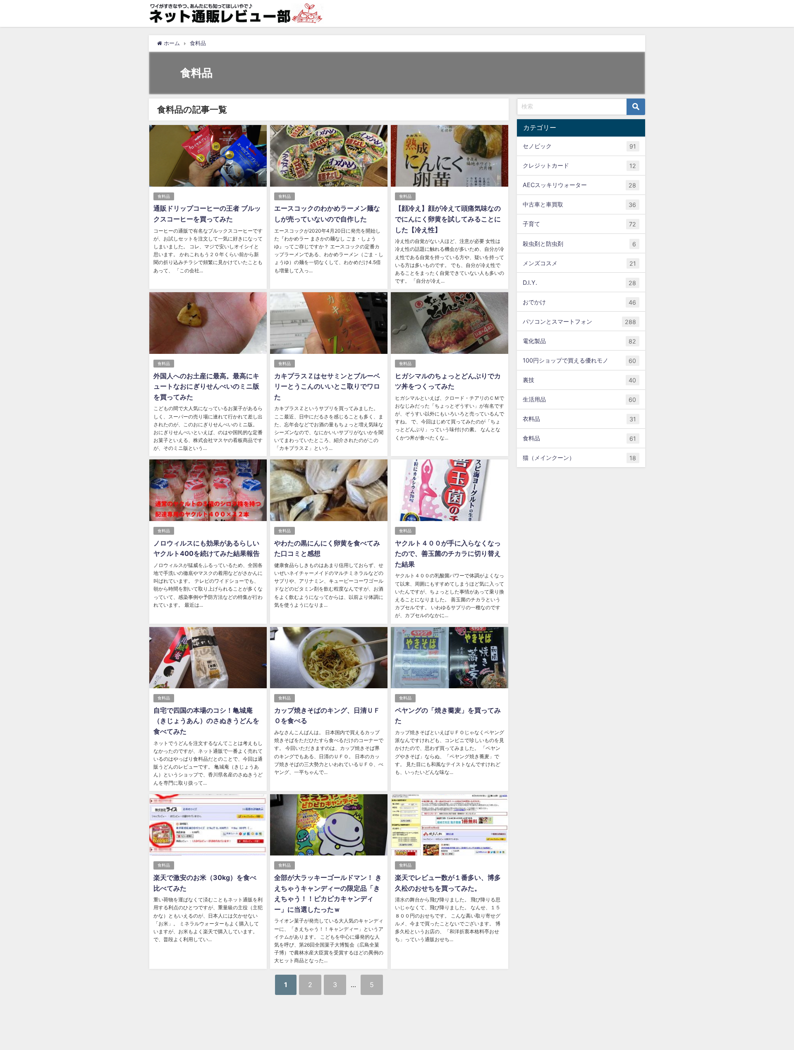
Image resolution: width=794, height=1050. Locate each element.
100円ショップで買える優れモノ (579, 360)
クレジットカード (579, 165)
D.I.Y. (579, 282)
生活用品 (579, 399)
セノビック (579, 146)
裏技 (579, 380)
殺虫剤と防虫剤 (579, 243)
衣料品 (579, 419)
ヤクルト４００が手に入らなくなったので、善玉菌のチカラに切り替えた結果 (448, 553)
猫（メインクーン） (579, 457)
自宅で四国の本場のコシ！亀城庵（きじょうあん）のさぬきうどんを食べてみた (206, 720)
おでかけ (579, 302)
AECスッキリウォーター (579, 185)
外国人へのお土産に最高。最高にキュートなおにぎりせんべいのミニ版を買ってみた (206, 386)
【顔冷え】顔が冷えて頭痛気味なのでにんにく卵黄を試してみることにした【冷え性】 (448, 218)
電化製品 (579, 341)
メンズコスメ (579, 263)
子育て (579, 224)
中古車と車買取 (579, 204)
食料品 (164, 196)
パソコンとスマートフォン (579, 321)
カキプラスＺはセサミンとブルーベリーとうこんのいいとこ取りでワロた (327, 386)
